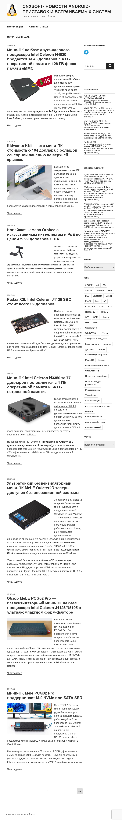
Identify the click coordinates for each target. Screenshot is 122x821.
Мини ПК (89, 359)
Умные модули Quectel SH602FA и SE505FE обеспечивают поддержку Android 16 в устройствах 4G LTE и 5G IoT (97, 99)
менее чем (68, 416)
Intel (97, 301)
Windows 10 (91, 327)
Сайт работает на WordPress (20, 814)
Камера (101, 349)
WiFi (95, 322)
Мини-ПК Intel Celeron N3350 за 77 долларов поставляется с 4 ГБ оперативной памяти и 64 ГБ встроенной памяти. (39, 384)
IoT (104, 301)
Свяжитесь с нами (39, 26)
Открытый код (92, 370)
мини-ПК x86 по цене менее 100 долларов (67, 82)
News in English (15, 26)
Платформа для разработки (93, 383)
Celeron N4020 (62, 114)
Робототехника (92, 389)
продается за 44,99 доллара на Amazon (56, 111)
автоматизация (92, 400)
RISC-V (104, 311)
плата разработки (94, 416)
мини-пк (89, 411)
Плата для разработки (96, 375)
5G (104, 285)
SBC (87, 317)
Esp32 (88, 301)
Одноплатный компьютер (97, 365)
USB (87, 322)
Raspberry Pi (91, 311)
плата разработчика (95, 421)
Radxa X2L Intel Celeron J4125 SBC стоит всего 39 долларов (39, 301)
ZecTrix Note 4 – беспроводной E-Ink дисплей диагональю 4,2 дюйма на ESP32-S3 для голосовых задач (99, 223)
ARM (110, 290)
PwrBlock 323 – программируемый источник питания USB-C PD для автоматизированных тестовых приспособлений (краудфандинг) (99, 147)
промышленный (93, 427)
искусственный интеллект (97, 405)
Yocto (105, 333)
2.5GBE (89, 285)
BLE (87, 295)
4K (97, 285)
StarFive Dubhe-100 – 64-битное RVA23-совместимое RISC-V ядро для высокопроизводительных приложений (97, 125)
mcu (110, 306)
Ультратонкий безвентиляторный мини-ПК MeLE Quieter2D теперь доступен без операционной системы (43, 487)
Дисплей (89, 349)
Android (89, 290)
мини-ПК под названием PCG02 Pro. (67, 626)
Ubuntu (105, 317)
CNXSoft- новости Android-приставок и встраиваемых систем (66, 9)
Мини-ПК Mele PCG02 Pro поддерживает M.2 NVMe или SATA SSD (44, 695)
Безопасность (92, 343)
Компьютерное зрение (96, 354)
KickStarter (90, 306)
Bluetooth (97, 295)
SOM (95, 317)
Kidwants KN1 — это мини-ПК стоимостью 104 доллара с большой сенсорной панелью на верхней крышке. (42, 152)
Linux (101, 306)
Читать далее (14, 125)
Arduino (100, 290)
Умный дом (90, 395)
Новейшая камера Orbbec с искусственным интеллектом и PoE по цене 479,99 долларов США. (44, 234)
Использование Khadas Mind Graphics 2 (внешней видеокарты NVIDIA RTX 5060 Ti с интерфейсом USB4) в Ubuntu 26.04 (99, 178)
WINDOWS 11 (92, 333)
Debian (109, 295)
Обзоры (101, 359)
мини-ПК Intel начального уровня (65, 409)
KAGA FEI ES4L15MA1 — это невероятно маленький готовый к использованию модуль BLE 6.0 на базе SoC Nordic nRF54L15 (99, 112)
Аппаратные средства (96, 338)
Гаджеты (107, 343)
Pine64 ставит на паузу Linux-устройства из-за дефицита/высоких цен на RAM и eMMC (98, 135)
